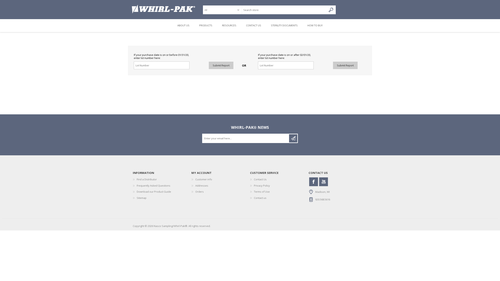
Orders (199, 191)
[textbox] (284, 9)
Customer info (203, 179)
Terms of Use (262, 191)
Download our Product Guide (154, 191)
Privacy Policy (262, 185)
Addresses (201, 185)
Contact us (260, 198)
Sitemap (141, 198)
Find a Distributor (147, 179)
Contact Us (260, 179)
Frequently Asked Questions (153, 185)
